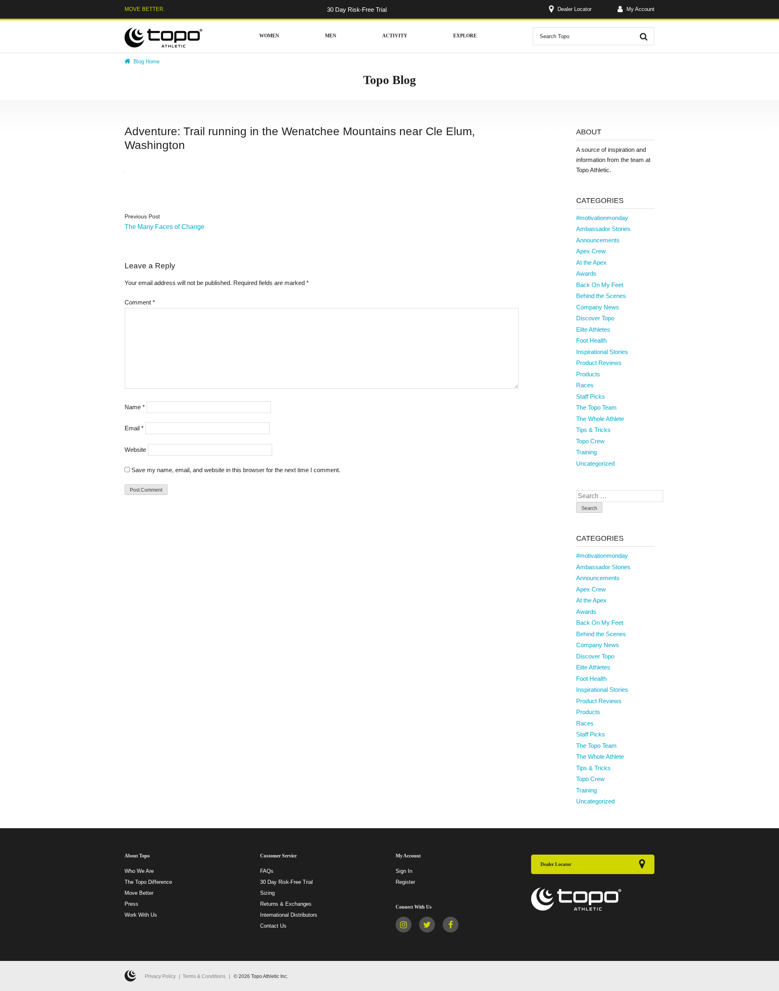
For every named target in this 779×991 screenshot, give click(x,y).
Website (135, 449)
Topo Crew (590, 441)
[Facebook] (450, 925)
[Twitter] (427, 925)
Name (135, 407)
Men (330, 36)
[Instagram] (403, 925)
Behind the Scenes (601, 295)
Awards (586, 273)
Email (134, 428)
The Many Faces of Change (164, 226)
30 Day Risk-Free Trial (286, 882)
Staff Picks (590, 396)
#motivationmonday (602, 217)
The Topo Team (596, 407)
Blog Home (145, 61)
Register (405, 882)
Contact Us (273, 926)
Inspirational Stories (602, 351)
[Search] (644, 36)
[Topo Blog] (164, 37)
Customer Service (278, 856)
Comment (140, 302)
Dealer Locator (574, 9)
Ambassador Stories (603, 228)
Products (588, 374)
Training (586, 452)
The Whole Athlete (600, 418)
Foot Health (591, 340)
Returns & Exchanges (286, 904)
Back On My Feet (599, 284)
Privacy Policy (160, 976)
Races (585, 385)
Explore (465, 36)
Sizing (267, 893)
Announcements (598, 240)
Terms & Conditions (204, 976)
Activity (394, 36)
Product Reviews (599, 362)
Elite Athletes (593, 329)
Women (269, 36)
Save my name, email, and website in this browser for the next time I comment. (235, 469)
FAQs (266, 871)
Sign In (404, 871)
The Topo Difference (148, 882)
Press (131, 904)
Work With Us (141, 915)
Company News (597, 307)
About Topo (137, 856)
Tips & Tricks (593, 429)
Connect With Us (414, 907)
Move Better (139, 893)
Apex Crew (591, 251)
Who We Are (139, 871)
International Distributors (288, 915)
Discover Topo (595, 318)
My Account (639, 9)
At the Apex (591, 262)
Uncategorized (595, 463)
